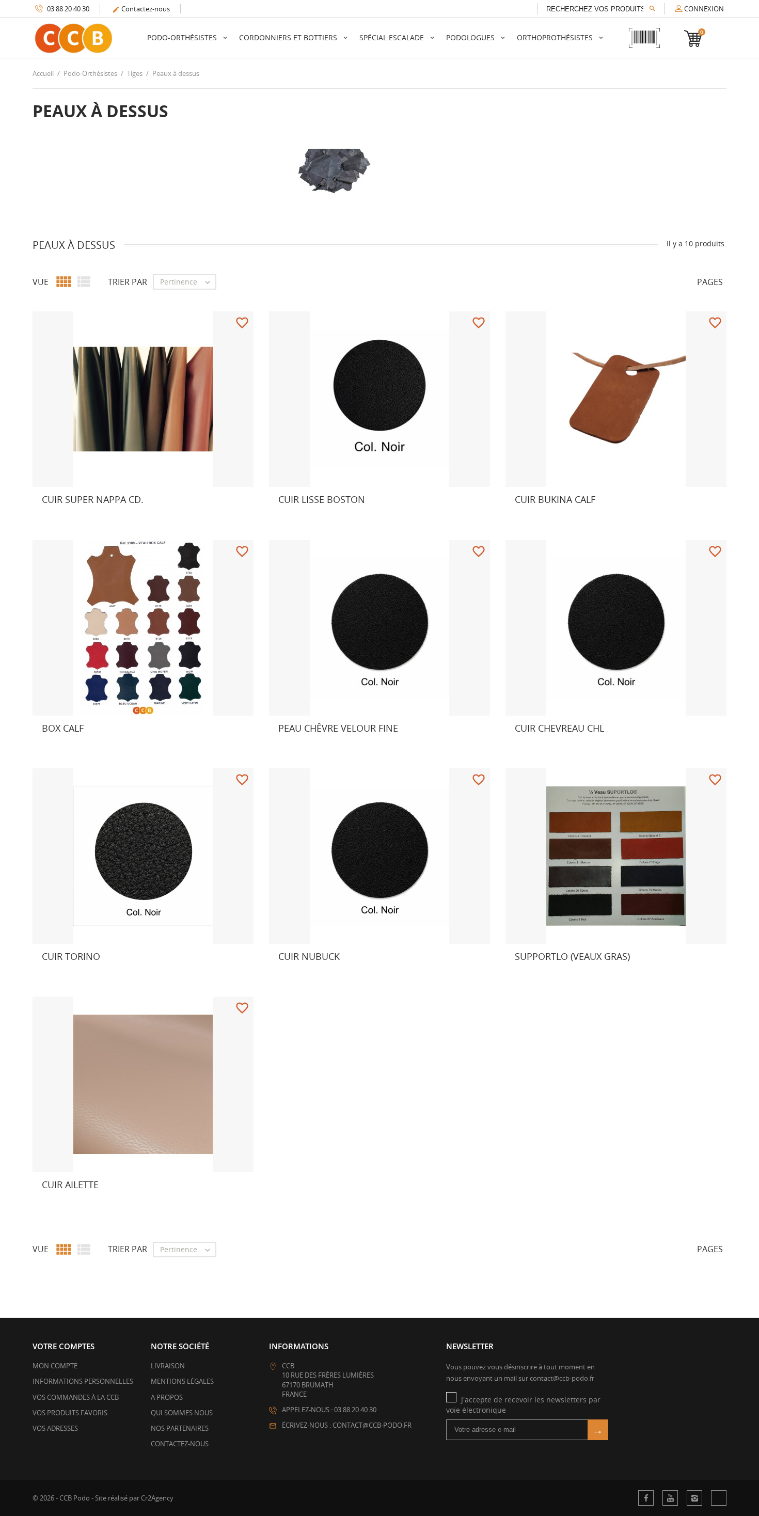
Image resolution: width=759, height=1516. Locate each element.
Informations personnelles (83, 1381)
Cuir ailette (70, 1184)
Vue (41, 282)
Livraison (168, 1365)
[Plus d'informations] (83, 519)
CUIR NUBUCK (309, 956)
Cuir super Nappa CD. (93, 499)
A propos (167, 1397)
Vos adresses (55, 1428)
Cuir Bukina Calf (555, 499)
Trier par (127, 282)
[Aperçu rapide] (61, 519)
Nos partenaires (180, 1428)
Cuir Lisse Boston (321, 499)
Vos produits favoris (70, 1412)
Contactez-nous (141, 8)
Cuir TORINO (71, 956)
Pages (710, 282)
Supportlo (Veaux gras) (572, 956)
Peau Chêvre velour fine (338, 728)
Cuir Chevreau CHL (559, 728)
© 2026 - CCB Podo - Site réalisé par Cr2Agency (103, 1498)
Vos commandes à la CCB (76, 1397)
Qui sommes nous (182, 1412)
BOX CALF (63, 728)
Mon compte (55, 1365)
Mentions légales (182, 1381)
